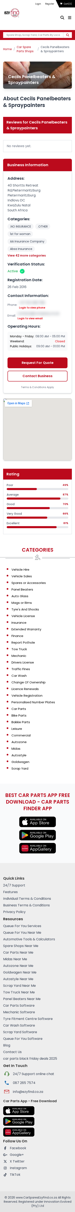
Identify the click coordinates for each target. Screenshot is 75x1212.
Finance (17, 636)
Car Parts (18, 709)
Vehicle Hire (20, 569)
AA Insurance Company (27, 241)
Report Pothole (23, 642)
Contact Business (37, 376)
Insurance (18, 622)
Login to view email (30, 318)
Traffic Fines (20, 669)
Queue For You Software (22, 1038)
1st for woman (20, 234)
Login (38, 3)
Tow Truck (19, 649)
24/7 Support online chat (33, 1074)
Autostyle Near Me (18, 979)
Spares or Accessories (28, 583)
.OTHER (43, 226)
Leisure (16, 728)
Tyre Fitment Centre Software (28, 1018)
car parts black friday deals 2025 (30, 1058)
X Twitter (17, 1161)
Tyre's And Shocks (25, 609)
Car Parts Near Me (18, 952)
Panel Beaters (22, 589)
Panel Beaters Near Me (22, 998)
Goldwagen (20, 762)
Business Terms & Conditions (26, 905)
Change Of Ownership (28, 682)
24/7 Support (14, 885)
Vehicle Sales (21, 576)
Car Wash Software (19, 1025)
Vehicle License (23, 616)
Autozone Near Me (18, 965)
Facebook (18, 1148)
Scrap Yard (19, 768)
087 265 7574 (24, 1082)
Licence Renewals (25, 689)
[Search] (67, 35)
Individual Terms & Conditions (27, 898)
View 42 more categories (27, 255)
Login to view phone (32, 307)
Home (7, 49)
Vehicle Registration (26, 695)
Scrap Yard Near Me (19, 985)
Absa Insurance (21, 249)
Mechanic (18, 656)
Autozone (19, 742)
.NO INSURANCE (20, 226)
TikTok (15, 1174)
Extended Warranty (26, 629)
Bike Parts (18, 715)
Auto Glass (19, 596)
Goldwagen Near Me (19, 972)
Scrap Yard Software (20, 1032)
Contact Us (12, 1052)
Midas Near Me (15, 959)
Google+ (17, 1154)
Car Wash (19, 675)
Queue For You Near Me (22, 932)
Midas (15, 748)
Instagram (18, 1168)
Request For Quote (38, 362)
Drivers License (22, 662)
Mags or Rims (21, 603)
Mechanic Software (19, 1012)
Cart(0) (68, 3)
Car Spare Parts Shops (25, 49)
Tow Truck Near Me (19, 992)
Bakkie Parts (20, 722)
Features (10, 892)
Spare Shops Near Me (20, 945)
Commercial (21, 735)
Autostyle (18, 755)
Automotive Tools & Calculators (29, 939)
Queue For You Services (22, 926)
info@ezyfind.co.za (28, 1091)
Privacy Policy (14, 911)
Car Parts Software (19, 1005)
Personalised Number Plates (33, 702)
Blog (6, 1045)
